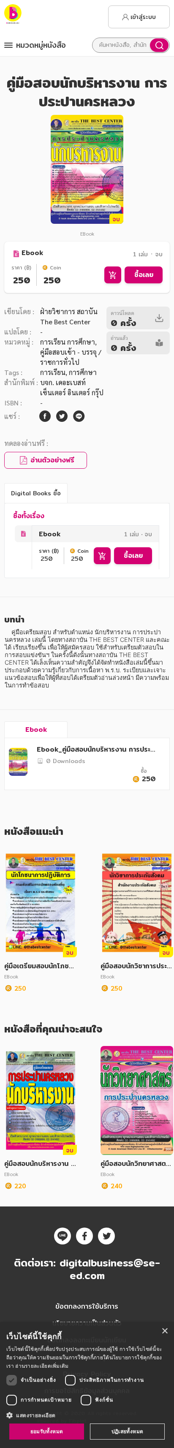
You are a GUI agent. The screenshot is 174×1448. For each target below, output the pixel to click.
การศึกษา (83, 372)
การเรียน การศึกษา (67, 341)
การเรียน (52, 372)
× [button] (164, 1331)
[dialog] (87, 1385)
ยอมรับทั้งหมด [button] (46, 1431)
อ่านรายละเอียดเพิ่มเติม (41, 1365)
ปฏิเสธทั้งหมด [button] (127, 1431)
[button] (87, 1415)
